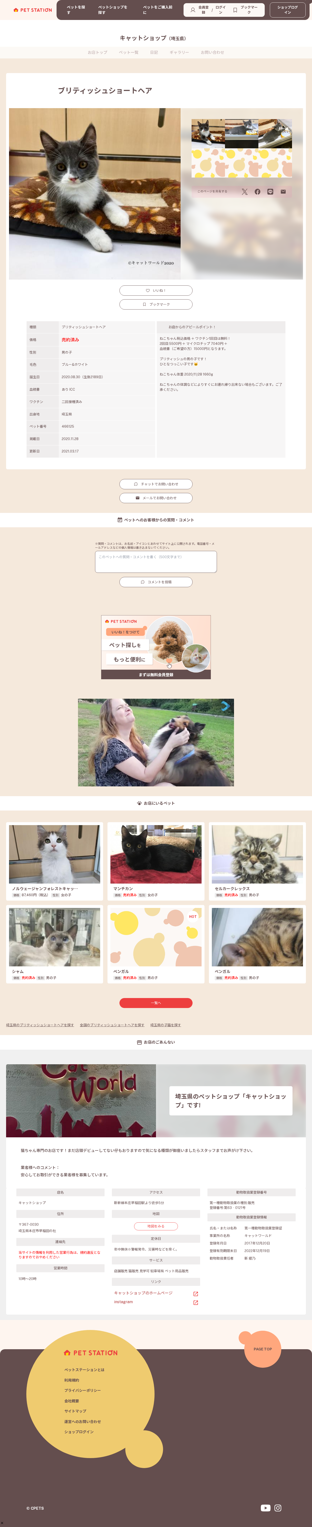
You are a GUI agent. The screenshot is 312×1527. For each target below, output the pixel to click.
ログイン (220, 9)
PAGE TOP (263, 1349)
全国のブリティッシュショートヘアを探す (112, 1025)
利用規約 (71, 1380)
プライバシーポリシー (82, 1390)
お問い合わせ (212, 52)
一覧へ (156, 1003)
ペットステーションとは (84, 1370)
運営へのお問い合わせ (82, 1422)
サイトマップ (75, 1411)
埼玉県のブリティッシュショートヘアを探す (40, 1025)
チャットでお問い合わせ (159, 484)
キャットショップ (154, 38)
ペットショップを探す (112, 10)
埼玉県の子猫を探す (165, 1025)
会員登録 (203, 9)
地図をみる (156, 1226)
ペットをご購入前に (157, 10)
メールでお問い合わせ (160, 498)
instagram (123, 1302)
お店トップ (97, 52)
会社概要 (71, 1401)
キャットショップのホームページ (143, 1293)
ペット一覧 (128, 52)
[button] (2, 1523)
